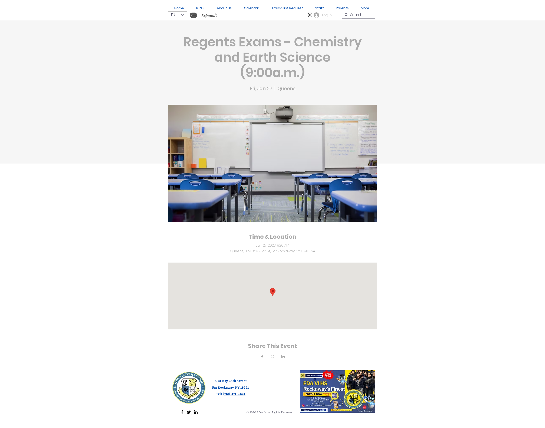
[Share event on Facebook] (262, 356)
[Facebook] (182, 412)
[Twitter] (189, 412)
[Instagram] (310, 15)
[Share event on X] (273, 356)
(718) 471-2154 (234, 394)
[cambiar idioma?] (193, 15)
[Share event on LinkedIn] (283, 356)
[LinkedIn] (195, 412)
